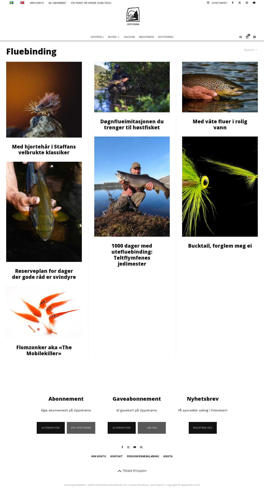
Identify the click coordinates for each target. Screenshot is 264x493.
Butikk (112, 37)
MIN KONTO (37, 2)
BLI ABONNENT (57, 2)
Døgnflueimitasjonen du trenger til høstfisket (132, 125)
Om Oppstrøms (81, 427)
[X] (239, 2)
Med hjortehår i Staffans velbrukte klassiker (44, 150)
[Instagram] (246, 2)
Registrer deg (202, 427)
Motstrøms (165, 37)
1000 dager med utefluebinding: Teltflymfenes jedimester (131, 255)
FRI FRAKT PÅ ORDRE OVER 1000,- (91, 2)
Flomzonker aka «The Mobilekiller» (44, 350)
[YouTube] (254, 2)
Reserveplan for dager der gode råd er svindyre (44, 274)
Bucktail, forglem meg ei (220, 246)
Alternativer (51, 427)
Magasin (129, 37)
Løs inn (152, 427)
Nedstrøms (146, 37)
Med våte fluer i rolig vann (220, 125)
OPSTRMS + (97, 37)
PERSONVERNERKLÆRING (143, 456)
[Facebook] (233, 2)
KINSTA (168, 456)
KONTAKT (116, 456)
